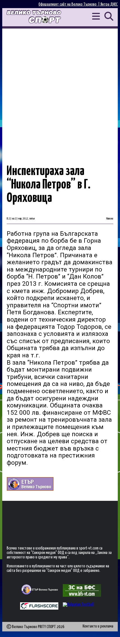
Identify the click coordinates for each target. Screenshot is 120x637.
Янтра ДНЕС (109, 4)
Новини (109, 218)
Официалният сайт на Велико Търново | (69, 4)
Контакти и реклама (98, 626)
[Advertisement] (60, 91)
